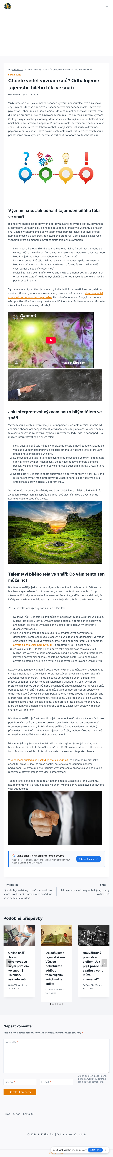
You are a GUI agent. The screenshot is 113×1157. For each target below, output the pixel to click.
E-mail (46, 1082)
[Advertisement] (56, 34)
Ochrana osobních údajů (71, 1134)
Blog (7, 1113)
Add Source (95, 1150)
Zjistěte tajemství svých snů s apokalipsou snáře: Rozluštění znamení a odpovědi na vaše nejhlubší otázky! (28, 892)
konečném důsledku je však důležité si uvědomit (39, 760)
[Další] (104, 963)
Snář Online (14, 75)
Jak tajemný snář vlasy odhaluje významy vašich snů (84, 890)
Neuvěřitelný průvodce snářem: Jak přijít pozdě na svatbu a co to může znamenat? (93, 966)
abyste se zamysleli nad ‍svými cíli (33, 644)
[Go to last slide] (8, 963)
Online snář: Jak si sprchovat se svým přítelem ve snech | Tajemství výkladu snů (18, 966)
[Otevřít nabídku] (106, 6)
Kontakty (28, 1113)
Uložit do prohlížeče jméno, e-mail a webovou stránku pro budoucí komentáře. (92, 1078)
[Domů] (9, 69)
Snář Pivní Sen (18, 94)
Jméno (10, 1082)
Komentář (11, 1042)
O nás (16, 1113)
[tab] (50, 1004)
